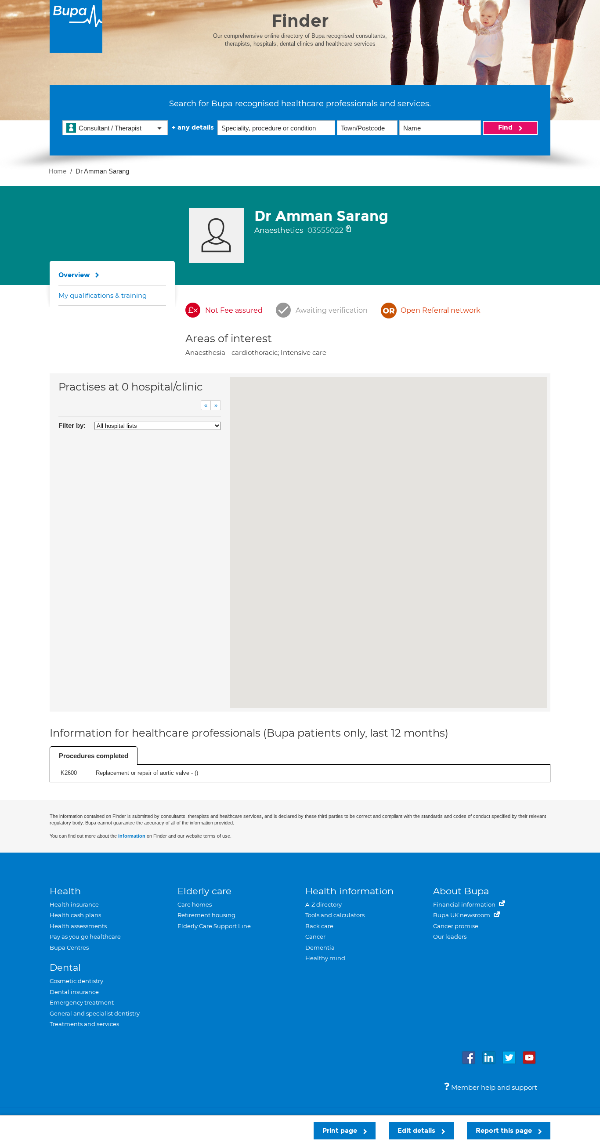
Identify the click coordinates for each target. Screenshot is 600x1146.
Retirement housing (206, 914)
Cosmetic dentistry (76, 980)
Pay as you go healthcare (85, 936)
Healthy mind (325, 958)
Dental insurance (74, 991)
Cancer (315, 936)
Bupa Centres (69, 947)
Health (65, 891)
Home (57, 171)
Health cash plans (75, 914)
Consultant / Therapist (110, 128)
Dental (65, 967)
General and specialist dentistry (95, 1013)
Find (506, 127)
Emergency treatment (82, 1002)
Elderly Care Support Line (214, 925)
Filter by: (72, 425)
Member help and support (493, 1087)
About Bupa (461, 891)
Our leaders (449, 936)
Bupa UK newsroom (462, 914)
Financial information (465, 904)
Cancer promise (455, 925)
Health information (349, 891)
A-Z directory (323, 904)
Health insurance (74, 904)
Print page (340, 1131)
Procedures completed (93, 755)
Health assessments (78, 925)
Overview (74, 275)
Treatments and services (84, 1023)
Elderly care (204, 891)
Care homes (194, 904)
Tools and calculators (335, 914)
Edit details (417, 1131)
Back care (319, 925)
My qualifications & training (102, 295)
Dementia (320, 947)
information (131, 836)
